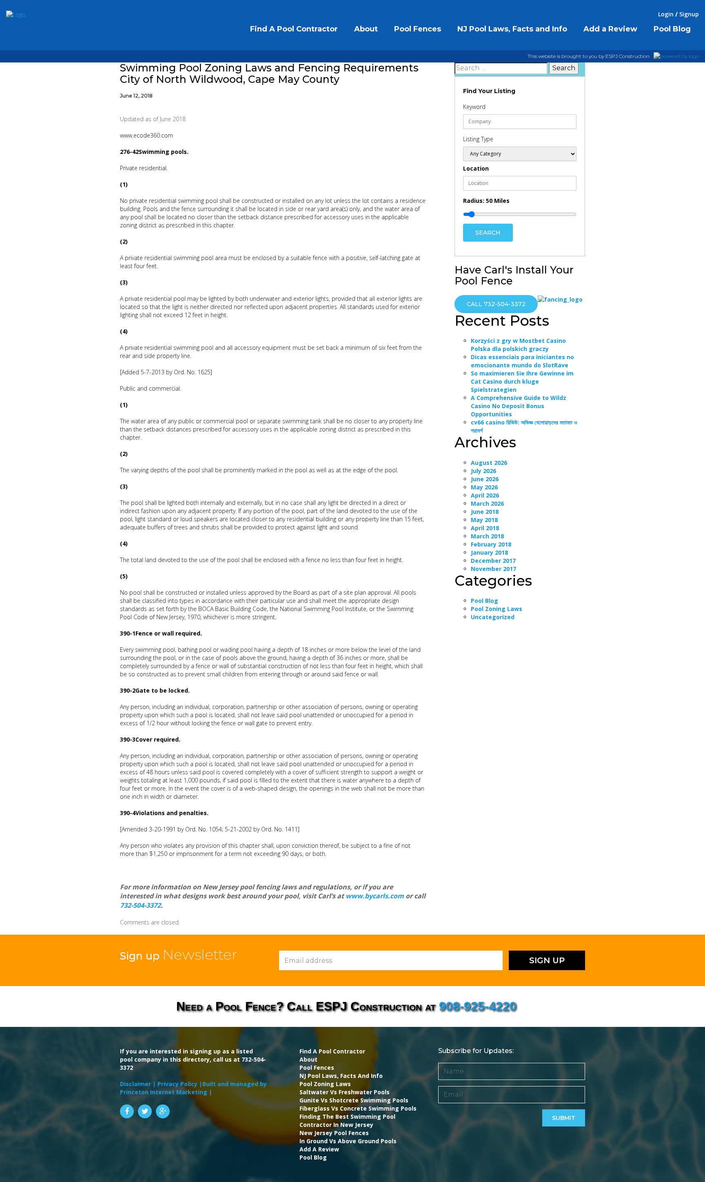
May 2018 (484, 520)
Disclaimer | (138, 1084)
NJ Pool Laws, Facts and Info (341, 1076)
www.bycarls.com (375, 895)
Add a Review (319, 1149)
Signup (689, 14)
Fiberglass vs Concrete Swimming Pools (358, 1108)
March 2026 (487, 503)
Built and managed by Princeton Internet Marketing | (193, 1088)
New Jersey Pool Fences (334, 1133)
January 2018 (489, 552)
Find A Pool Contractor (332, 1051)
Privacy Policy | (179, 1084)
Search (488, 232)
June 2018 (485, 511)
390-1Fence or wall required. (161, 633)
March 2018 (487, 536)
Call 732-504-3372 (496, 304)
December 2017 (493, 560)
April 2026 (485, 495)
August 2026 (489, 463)
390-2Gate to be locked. (155, 690)
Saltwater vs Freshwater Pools (344, 1092)
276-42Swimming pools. (154, 152)
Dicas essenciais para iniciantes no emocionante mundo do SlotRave (522, 361)
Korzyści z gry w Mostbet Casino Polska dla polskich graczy (518, 345)
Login (666, 14)
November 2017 (493, 569)
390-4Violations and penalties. (164, 813)
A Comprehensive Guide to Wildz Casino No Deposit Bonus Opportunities (518, 406)
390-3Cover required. (150, 739)
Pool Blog (484, 600)
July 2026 (483, 471)
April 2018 (485, 528)
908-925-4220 (478, 1006)
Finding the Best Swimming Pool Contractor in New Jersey (347, 1121)
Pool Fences (316, 1067)
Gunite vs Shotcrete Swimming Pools (353, 1100)
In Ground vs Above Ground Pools (348, 1141)
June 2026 (485, 479)
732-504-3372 (140, 905)
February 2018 (491, 544)
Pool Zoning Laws (496, 609)
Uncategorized (492, 617)
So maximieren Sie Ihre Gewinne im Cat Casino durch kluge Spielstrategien (522, 381)
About (308, 1059)
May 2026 (484, 487)
